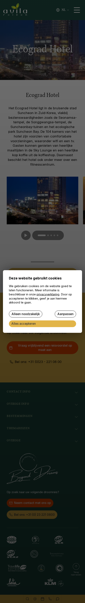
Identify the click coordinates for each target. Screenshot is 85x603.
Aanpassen (65, 314)
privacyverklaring (48, 294)
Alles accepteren (23, 324)
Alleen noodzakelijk (25, 314)
